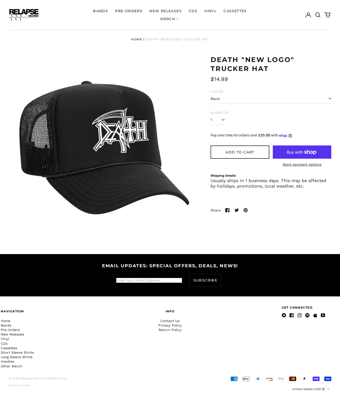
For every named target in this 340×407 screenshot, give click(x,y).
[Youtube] (323, 315)
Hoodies (7, 361)
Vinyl (210, 11)
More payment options (302, 164)
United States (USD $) (309, 389)
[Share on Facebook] (227, 210)
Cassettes (235, 11)
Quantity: (220, 113)
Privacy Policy (170, 325)
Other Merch (11, 366)
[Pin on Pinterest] (245, 210)
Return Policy (170, 330)
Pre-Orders (128, 11)
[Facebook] (291, 315)
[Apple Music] (315, 315)
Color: (217, 91)
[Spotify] (307, 315)
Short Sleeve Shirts (17, 352)
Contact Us (169, 321)
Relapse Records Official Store (43, 378)
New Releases (165, 11)
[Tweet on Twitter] (236, 210)
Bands (100, 11)
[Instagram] (299, 315)
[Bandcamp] (284, 315)
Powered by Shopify (20, 385)
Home (136, 39)
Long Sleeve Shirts (16, 357)
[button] (318, 15)
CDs (193, 11)
